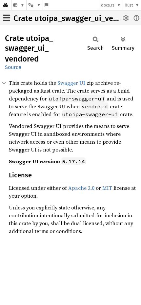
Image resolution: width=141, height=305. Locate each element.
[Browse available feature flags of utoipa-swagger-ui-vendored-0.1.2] (46, 5)
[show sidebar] (6, 17)
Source (13, 67)
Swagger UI (71, 82)
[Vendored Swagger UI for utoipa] (18, 5)
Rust (129, 5)
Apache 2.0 (81, 187)
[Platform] (34, 5)
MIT (107, 187)
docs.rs (107, 5)
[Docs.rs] (5, 5)
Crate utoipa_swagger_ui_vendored (76, 18)
